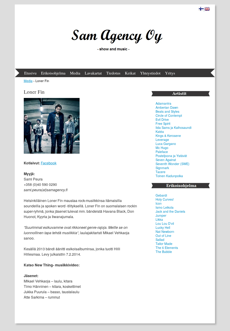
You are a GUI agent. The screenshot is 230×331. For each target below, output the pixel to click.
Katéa (160, 131)
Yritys (170, 73)
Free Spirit (163, 123)
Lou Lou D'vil (165, 223)
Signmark (162, 168)
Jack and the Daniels (170, 211)
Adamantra (163, 103)
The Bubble (164, 251)
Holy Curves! (165, 199)
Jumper (161, 215)
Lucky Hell (163, 227)
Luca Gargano (166, 143)
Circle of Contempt (169, 115)
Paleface (162, 151)
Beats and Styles (167, 111)
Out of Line (163, 235)
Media (75, 73)
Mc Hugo (162, 147)
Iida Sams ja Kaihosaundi (173, 127)
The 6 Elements (167, 247)
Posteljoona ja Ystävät (171, 155)
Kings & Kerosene (168, 135)
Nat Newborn (165, 231)
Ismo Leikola (165, 207)
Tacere (160, 172)
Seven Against (166, 159)
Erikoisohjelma (53, 73)
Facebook (48, 163)
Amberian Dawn (167, 107)
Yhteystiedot (150, 73)
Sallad (160, 239)
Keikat (130, 73)
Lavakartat (93, 73)
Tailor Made (164, 243)
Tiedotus (113, 73)
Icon (159, 203)
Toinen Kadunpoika (169, 176)
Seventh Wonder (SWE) (172, 163)
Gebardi (161, 195)
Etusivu (30, 73)
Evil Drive (162, 119)
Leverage (162, 139)
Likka (159, 219)
